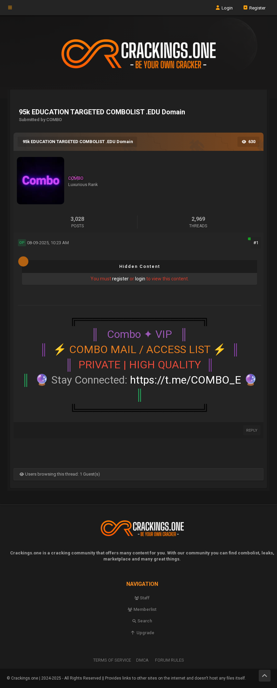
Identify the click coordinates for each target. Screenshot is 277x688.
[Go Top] (265, 676)
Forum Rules (169, 660)
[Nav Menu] (10, 8)
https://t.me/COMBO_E (185, 379)
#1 (255, 242)
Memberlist (144, 609)
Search (144, 620)
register (120, 278)
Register (257, 7)
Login (227, 7)
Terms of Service (112, 660)
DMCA (142, 660)
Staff (144, 597)
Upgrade (144, 632)
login (140, 278)
